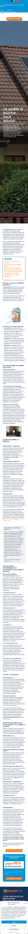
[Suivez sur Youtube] (16, 1)
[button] (26, 903)
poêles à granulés (9, 519)
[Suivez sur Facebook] (10, 1)
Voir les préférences (14, 929)
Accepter (14, 922)
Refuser (14, 925)
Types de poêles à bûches (13, 268)
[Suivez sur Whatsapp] (14, 1)
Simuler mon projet (14, 19)
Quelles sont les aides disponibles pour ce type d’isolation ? (11, 274)
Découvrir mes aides (14, 851)
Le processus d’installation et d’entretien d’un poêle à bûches (13, 270)
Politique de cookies (13, 932)
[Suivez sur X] (12, 1)
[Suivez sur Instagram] (18, 1)
